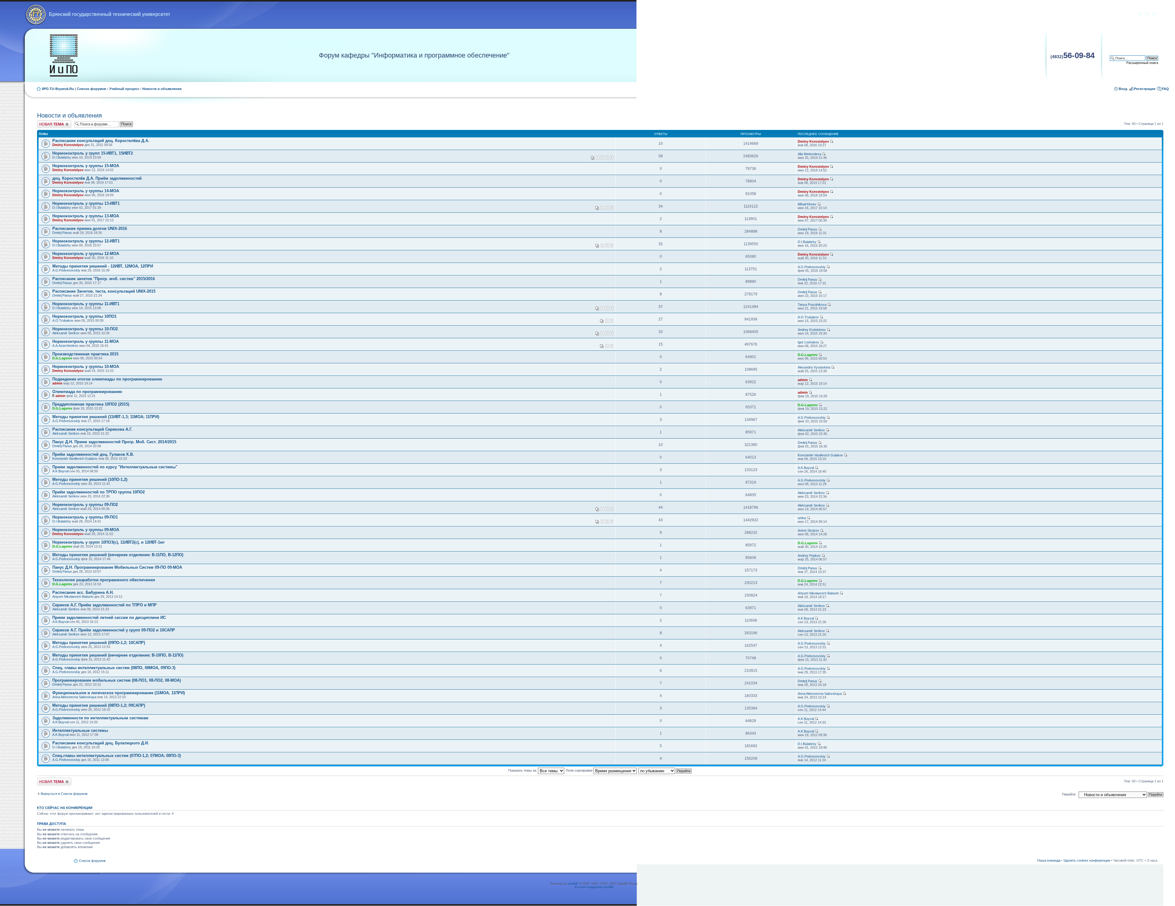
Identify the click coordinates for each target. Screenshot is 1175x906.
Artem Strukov (808, 530)
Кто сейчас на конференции (64, 808)
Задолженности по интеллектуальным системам (100, 718)
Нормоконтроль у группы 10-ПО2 (85, 329)
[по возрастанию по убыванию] (665, 770)
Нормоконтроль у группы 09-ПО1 (85, 517)
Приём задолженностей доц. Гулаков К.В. (93, 454)
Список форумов (91, 89)
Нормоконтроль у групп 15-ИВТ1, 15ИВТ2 (92, 153)
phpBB (573, 883)
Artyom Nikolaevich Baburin (72, 596)
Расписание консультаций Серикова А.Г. (92, 429)
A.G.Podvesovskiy (66, 270)
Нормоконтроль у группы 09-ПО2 (85, 504)
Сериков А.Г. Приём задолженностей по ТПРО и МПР (104, 605)
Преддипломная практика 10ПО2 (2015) (90, 404)
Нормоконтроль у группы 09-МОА (85, 529)
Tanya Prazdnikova (812, 304)
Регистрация (1144, 89)
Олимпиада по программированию (87, 391)
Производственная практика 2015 (85, 354)
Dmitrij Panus (62, 232)
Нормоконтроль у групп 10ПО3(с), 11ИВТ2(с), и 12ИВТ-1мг (108, 542)
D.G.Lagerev (62, 358)
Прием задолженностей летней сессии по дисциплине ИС (109, 617)
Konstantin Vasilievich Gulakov (75, 458)
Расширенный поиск (1142, 63)
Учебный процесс (124, 89)
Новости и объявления (161, 89)
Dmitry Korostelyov (68, 145)
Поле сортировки (579, 770)
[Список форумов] (64, 55)
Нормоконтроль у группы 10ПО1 (84, 316)
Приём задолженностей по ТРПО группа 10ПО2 (98, 492)
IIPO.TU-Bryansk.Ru (58, 89)
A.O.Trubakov (62, 320)
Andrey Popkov (809, 555)
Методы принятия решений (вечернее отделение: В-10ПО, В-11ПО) (117, 655)
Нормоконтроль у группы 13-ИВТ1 (86, 203)
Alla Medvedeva (809, 154)
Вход (1123, 89)
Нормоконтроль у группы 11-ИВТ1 (85, 303)
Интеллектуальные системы (80, 730)
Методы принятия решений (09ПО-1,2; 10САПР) (98, 642)
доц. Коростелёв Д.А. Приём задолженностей (97, 178)
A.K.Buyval (60, 471)
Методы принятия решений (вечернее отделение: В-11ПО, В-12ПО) (117, 554)
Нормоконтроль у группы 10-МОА (85, 366)
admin (57, 383)
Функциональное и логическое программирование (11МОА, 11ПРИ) (118, 693)
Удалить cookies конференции (1086, 860)
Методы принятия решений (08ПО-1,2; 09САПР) (98, 705)
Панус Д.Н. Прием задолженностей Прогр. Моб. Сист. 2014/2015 (114, 442)
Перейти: (1069, 794)
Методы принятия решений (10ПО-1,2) (89, 479)
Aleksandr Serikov (66, 333)
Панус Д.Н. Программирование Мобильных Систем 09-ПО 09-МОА (117, 567)
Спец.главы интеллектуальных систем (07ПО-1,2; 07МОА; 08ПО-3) (116, 755)
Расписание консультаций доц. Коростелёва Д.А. (100, 140)
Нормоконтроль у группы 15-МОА (85, 165)
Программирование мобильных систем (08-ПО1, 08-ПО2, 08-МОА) (116, 680)
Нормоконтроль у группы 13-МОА (85, 216)
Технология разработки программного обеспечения (103, 580)
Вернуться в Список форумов (64, 794)
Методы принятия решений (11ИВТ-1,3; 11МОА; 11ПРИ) (105, 416)
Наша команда (1048, 860)
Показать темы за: (523, 770)
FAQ (1165, 89)
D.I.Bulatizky (61, 157)
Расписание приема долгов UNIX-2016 (89, 228)
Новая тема (46, 122)
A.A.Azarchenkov (65, 345)
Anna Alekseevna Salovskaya (74, 697)
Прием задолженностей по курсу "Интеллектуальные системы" (114, 467)
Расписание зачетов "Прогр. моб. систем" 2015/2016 (103, 278)
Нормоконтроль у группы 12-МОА (85, 253)
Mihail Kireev (807, 204)
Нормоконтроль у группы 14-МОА (85, 191)
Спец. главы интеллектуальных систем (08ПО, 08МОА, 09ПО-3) (113, 667)
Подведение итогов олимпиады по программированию (107, 379)
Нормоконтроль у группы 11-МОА (85, 341)
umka (802, 518)
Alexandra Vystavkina (814, 367)
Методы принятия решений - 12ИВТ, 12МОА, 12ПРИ (102, 266)
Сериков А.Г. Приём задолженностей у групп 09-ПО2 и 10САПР (113, 630)
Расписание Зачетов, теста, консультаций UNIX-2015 (103, 291)
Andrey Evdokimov (812, 329)
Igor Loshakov (808, 342)
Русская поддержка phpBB (594, 887)
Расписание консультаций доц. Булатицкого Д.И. (100, 743)
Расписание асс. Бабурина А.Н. (83, 592)
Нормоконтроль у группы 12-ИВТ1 (86, 241)
